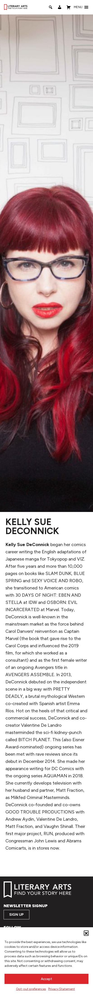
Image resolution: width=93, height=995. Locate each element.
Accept (46, 979)
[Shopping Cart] (68, 7)
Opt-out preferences (31, 989)
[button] (86, 933)
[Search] (50, 7)
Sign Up (16, 914)
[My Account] (59, 7)
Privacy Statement (61, 989)
